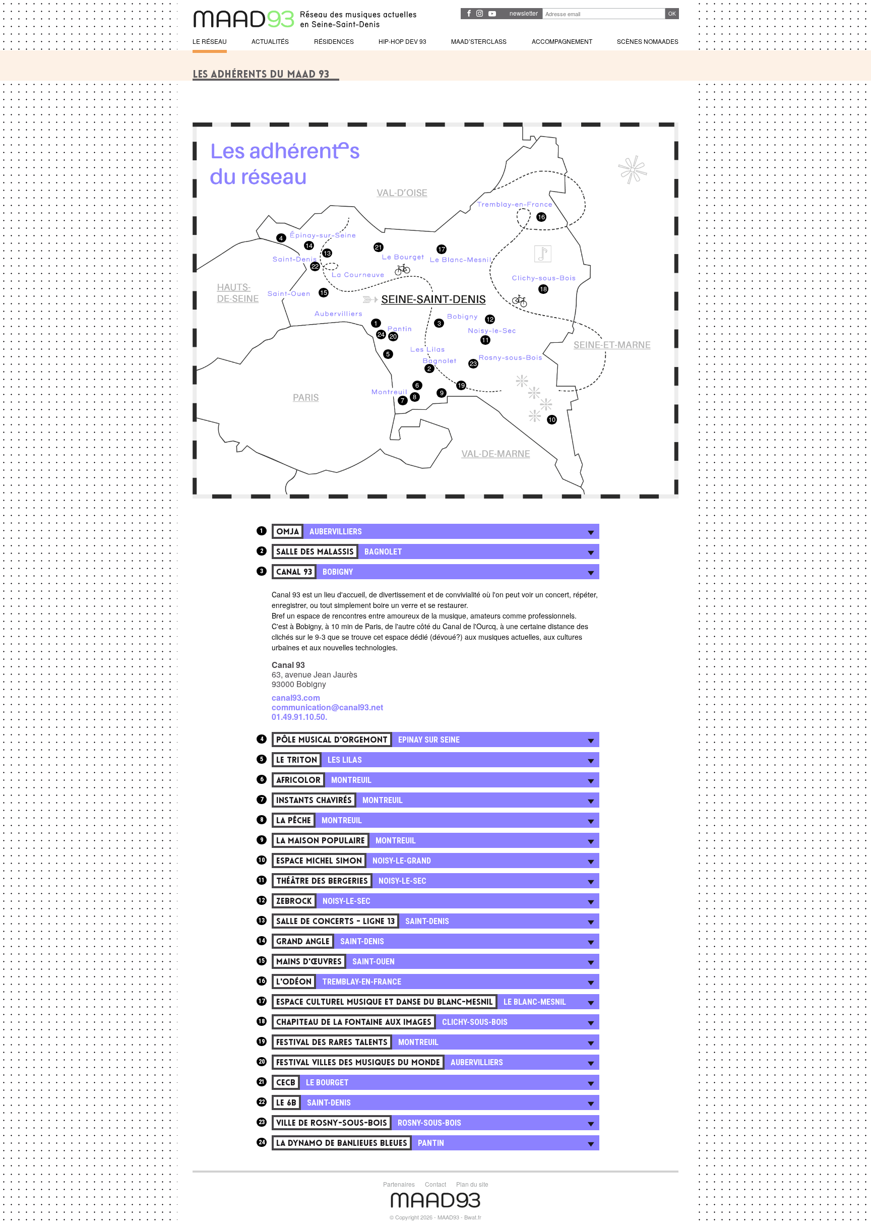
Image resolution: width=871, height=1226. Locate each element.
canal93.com (296, 697)
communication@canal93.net (327, 707)
